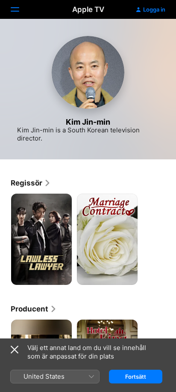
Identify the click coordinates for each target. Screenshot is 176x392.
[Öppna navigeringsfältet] (20, 9)
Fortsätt (135, 376)
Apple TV (88, 9)
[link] (31, 183)
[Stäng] (14, 349)
